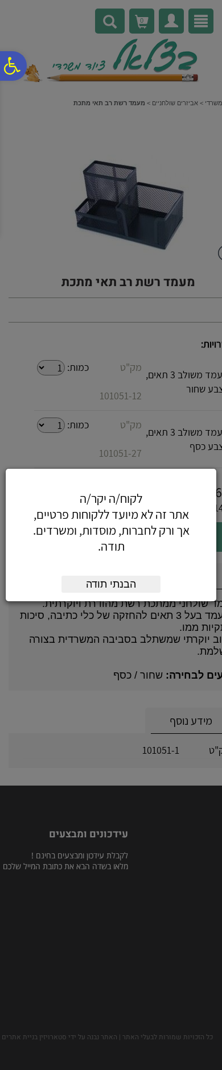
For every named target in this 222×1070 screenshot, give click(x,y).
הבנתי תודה (111, 584)
